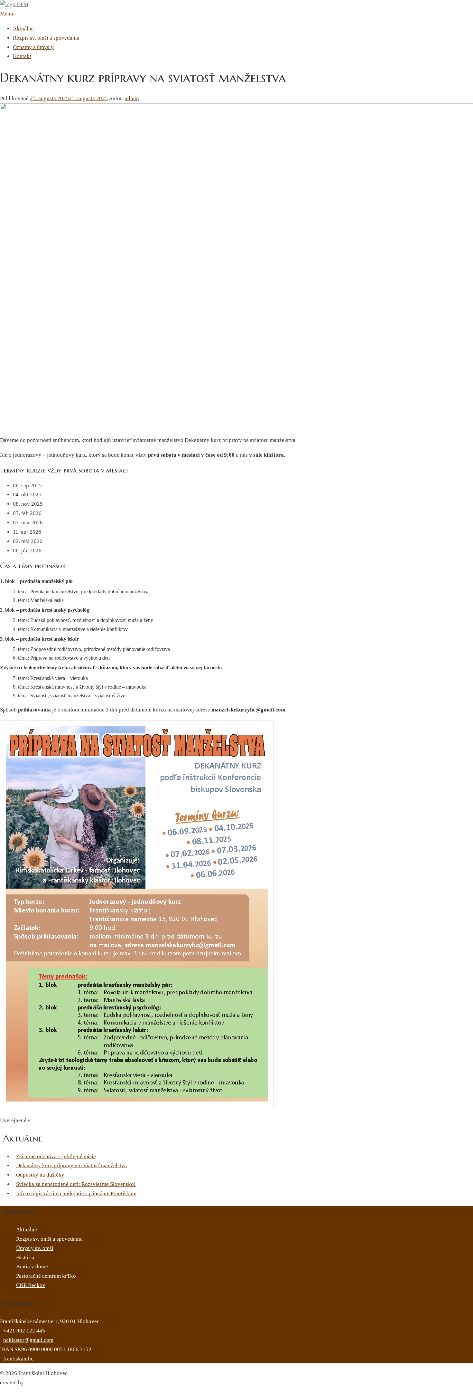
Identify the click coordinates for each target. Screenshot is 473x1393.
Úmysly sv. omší (34, 1248)
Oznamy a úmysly (33, 47)
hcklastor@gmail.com (28, 1340)
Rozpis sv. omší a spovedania (46, 38)
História (25, 1258)
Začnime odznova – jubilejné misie (56, 1156)
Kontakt (22, 56)
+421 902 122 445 (24, 1331)
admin (132, 98)
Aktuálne (23, 28)
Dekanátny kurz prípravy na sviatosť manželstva (71, 1165)
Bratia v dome (32, 1267)
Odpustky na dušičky (40, 1175)
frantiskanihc (18, 1359)
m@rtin (33, 1382)
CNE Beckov (30, 1285)
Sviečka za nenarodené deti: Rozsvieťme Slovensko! (76, 1184)
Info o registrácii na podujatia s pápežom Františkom (76, 1193)
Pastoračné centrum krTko (46, 1276)
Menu (6, 14)
